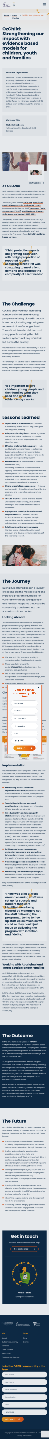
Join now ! (22, 748)
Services (5, 1345)
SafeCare (27, 202)
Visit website (35, 183)
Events (26, 1342)
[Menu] (44, 4)
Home (6, 15)
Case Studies (7, 1349)
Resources (6, 1353)
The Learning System (10, 1357)
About (4, 1338)
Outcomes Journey (10, 1342)
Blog (25, 1338)
